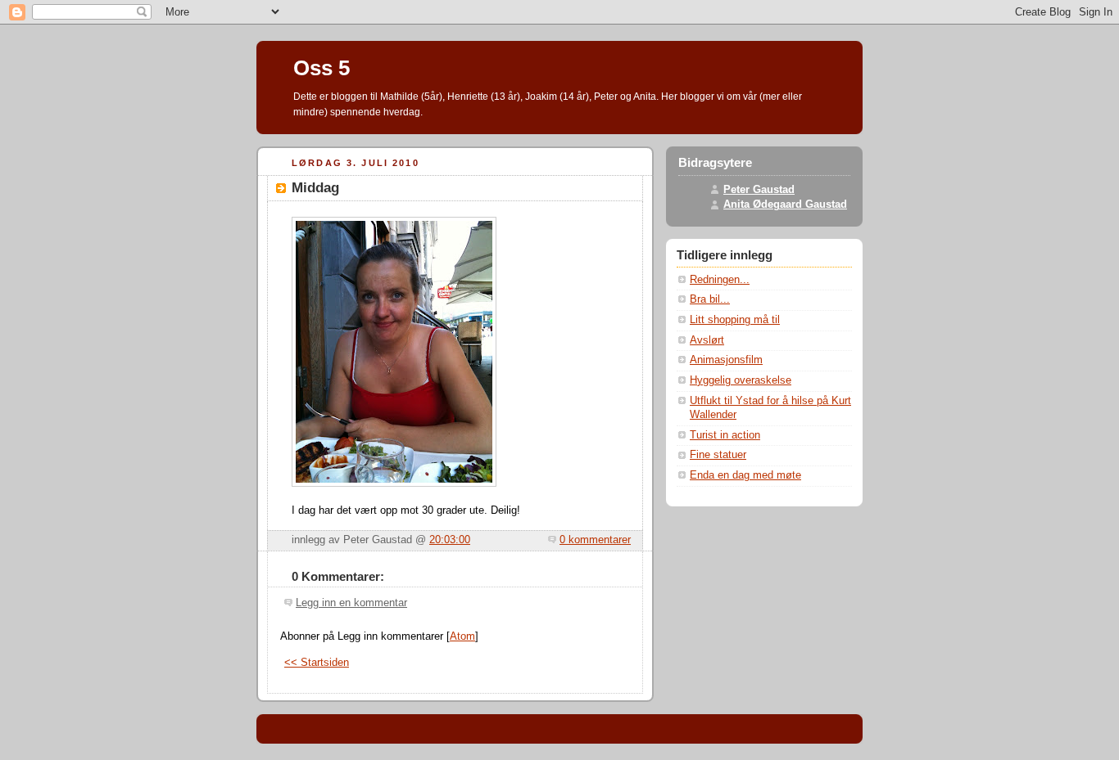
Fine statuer (718, 455)
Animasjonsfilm (726, 360)
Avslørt (707, 340)
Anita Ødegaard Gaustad (785, 204)
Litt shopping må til (735, 320)
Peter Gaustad (759, 190)
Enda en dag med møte (745, 475)
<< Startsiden (316, 662)
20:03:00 (449, 540)
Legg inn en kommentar (351, 603)
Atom (462, 636)
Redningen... (720, 280)
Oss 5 (321, 68)
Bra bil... (710, 299)
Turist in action (725, 435)
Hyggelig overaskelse (740, 380)
